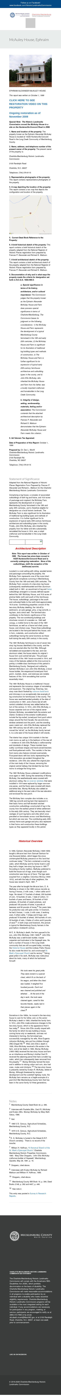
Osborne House (18, 947)
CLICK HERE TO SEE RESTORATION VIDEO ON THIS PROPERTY (28, 104)
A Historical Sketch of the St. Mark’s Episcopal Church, (29, 1149)
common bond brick (40, 691)
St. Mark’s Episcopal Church (28, 951)
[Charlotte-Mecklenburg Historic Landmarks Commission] (30, 12)
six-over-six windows (35, 780)
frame (49, 589)
